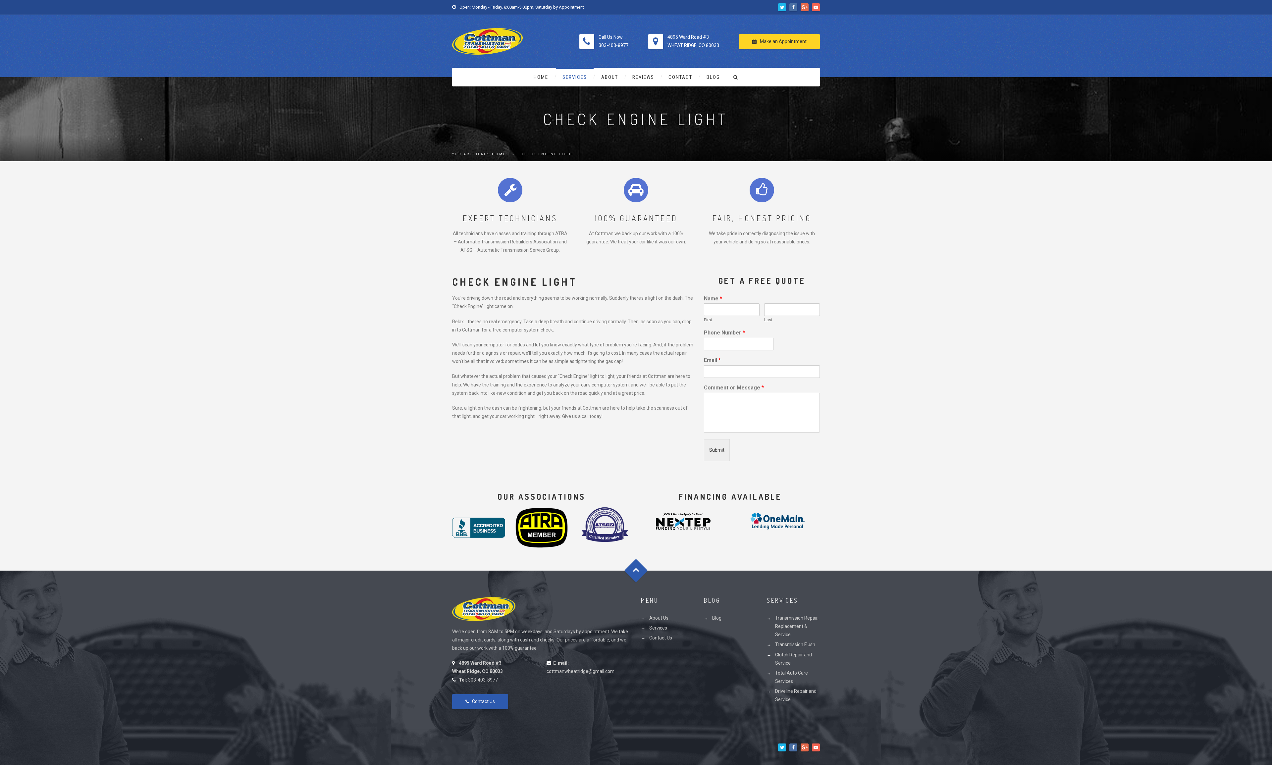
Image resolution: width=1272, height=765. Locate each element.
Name (713, 298)
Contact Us (483, 701)
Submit (716, 450)
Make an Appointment (783, 41)
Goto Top (636, 571)
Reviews (643, 77)
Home (541, 77)
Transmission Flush (795, 644)
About (609, 77)
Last (768, 319)
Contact (680, 77)
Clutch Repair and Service (793, 659)
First (708, 319)
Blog (713, 77)
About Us (658, 618)
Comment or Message (734, 387)
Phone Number (724, 333)
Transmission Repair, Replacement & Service (797, 626)
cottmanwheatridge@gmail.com (580, 671)
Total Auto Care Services (791, 677)
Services (574, 77)
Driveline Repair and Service (796, 695)
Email (712, 360)
